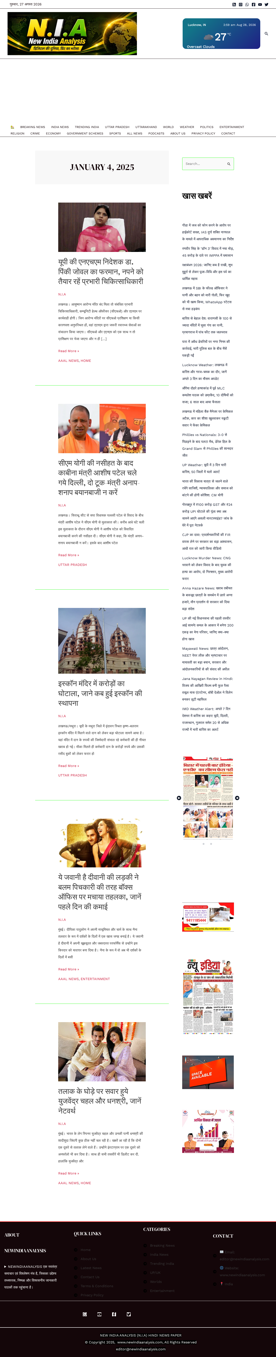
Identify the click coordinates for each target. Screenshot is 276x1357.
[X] (129, 1314)
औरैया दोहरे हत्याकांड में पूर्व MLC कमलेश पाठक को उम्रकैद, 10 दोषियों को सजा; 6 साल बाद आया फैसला (207, 395)
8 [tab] (211, 844)
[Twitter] (266, 4)
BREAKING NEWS (32, 127)
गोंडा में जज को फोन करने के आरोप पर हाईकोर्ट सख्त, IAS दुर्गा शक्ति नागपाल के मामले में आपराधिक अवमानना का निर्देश (208, 232)
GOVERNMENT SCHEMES (85, 133)
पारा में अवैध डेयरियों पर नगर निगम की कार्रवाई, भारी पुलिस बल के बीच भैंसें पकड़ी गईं (206, 349)
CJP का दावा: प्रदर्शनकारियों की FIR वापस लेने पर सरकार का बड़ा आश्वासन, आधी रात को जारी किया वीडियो (207, 542)
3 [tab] (204, 837)
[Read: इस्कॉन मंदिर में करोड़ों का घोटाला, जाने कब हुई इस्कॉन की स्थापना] (102, 641)
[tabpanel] (208, 798)
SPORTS (115, 133)
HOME (86, 361)
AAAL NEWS (68, 361)
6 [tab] (226, 837)
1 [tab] (189, 837)
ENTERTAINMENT (232, 127)
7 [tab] (204, 844)
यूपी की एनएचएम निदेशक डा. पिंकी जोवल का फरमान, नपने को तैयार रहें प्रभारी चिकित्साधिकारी (100, 272)
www (121, 1342)
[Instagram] (241, 4)
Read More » (68, 350)
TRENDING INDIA (87, 127)
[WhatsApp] (247, 4)
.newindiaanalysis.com (144, 1342)
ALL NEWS (134, 133)
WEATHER (187, 127)
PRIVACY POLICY (203, 133)
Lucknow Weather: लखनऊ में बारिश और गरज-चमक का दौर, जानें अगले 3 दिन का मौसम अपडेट (204, 372)
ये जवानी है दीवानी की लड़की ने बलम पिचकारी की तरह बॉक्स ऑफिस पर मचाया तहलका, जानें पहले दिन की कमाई (99, 892)
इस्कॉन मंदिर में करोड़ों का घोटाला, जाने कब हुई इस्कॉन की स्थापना (100, 693)
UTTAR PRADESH (117, 127)
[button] (266, 33)
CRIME (35, 133)
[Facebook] (254, 4)
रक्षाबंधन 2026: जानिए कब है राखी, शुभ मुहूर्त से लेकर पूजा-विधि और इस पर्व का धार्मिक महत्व (207, 272)
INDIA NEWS (60, 127)
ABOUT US (177, 133)
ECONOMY (53, 133)
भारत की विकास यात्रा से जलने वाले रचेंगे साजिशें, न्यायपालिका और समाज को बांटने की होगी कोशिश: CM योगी (207, 488)
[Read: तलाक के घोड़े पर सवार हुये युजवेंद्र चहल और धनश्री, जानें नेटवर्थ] (102, 1051)
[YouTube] (260, 4)
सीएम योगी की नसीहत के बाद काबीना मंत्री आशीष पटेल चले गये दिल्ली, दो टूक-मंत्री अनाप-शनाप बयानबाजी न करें (99, 478)
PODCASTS (156, 133)
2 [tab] (196, 837)
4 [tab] (211, 837)
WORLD (168, 127)
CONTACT (228, 133)
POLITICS (206, 127)
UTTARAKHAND (146, 127)
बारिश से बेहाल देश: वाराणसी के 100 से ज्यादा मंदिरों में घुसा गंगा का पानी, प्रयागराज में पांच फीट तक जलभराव (207, 325)
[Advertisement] (136, 91)
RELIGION (17, 133)
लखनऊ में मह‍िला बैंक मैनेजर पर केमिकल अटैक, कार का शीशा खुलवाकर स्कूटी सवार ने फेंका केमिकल (207, 418)
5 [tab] (219, 837)
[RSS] (234, 4)
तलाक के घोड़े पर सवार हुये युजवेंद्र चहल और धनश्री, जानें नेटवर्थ (99, 1101)
